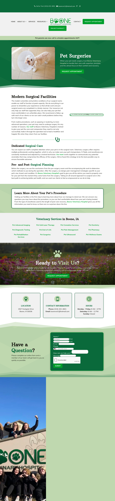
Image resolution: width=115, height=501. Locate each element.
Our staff (30, 127)
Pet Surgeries (45, 235)
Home (13, 21)
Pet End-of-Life (45, 230)
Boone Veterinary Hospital (77, 202)
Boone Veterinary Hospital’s (49, 173)
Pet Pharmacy (93, 230)
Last (71, 341)
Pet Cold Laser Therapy (45, 225)
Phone (55, 346)
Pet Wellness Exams (94, 235)
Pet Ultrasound (69, 235)
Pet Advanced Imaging (21, 225)
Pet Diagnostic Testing (21, 230)
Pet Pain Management (69, 230)
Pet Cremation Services (70, 225)
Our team (60, 154)
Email (56, 344)
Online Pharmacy (58, 28)
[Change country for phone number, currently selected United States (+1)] (55, 349)
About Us (21, 21)
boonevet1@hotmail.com (60, 311)
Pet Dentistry (94, 225)
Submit (58, 366)
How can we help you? (62, 353)
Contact (77, 21)
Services (31, 21)
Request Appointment (93, 21)
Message (56, 355)
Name (56, 337)
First (71, 339)
